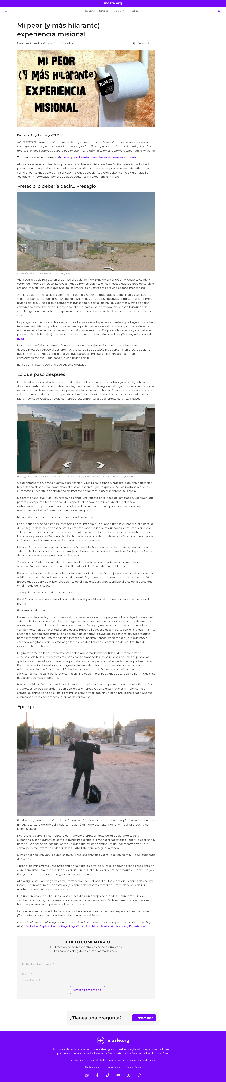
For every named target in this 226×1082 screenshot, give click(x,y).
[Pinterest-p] (139, 1075)
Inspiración (118, 11)
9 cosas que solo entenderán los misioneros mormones (97, 157)
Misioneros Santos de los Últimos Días (37, 43)
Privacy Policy (112, 1067)
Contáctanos (92, 1067)
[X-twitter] (128, 1075)
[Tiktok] (107, 1075)
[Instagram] (87, 1075)
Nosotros (133, 11)
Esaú (20, 338)
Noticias (103, 11)
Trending (90, 11)
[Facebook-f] (97, 1075)
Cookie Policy (134, 1067)
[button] (5, 11)
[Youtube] (118, 1075)
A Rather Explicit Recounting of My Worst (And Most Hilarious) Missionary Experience (86, 926)
